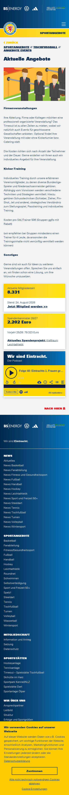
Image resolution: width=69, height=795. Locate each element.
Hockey (8, 564)
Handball (9, 559)
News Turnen (12, 517)
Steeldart (9, 597)
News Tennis (11, 507)
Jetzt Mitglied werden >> (27, 306)
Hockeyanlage (12, 663)
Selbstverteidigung (15, 583)
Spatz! (7, 592)
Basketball (10, 540)
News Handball (13, 484)
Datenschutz (11, 649)
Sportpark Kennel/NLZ (17, 682)
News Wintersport (14, 526)
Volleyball (9, 616)
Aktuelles (9, 460)
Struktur (8, 715)
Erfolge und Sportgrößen (18, 719)
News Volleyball (13, 522)
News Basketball (14, 465)
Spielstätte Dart (13, 686)
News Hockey (12, 489)
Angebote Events (18, 50)
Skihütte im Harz (13, 677)
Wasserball (10, 620)
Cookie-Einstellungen (34, 789)
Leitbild (8, 710)
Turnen (8, 611)
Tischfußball (45, 47)
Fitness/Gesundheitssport (19, 550)
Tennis (8, 602)
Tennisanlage (12, 668)
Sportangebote (16, 47)
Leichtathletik (12, 569)
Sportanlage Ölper (14, 691)
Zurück (12, 43)
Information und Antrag (17, 639)
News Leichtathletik (15, 493)
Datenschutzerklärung (17, 761)
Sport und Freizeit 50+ (17, 587)
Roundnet (9, 573)
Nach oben (53, 408)
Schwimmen (11, 578)
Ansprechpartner (13, 705)
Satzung (8, 644)
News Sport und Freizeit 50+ (21, 498)
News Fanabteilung (15, 470)
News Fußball (12, 479)
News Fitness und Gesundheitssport (25, 475)
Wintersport (11, 625)
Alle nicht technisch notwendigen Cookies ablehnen (34, 781)
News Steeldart (13, 503)
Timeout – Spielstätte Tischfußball (24, 672)
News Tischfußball (15, 512)
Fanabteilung (11, 545)
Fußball (8, 555)
